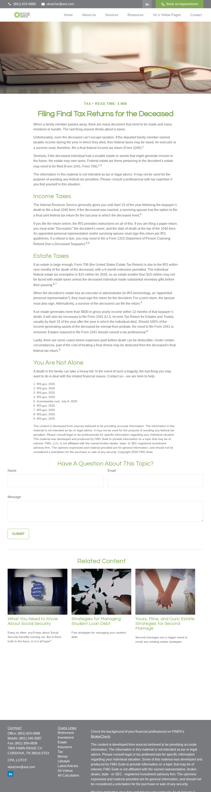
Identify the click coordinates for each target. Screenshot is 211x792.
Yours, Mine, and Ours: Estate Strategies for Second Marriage (165, 624)
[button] (68, 15)
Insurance (65, 747)
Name (12, 470)
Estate (62, 742)
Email (112, 470)
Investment (66, 737)
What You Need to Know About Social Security (33, 621)
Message (14, 497)
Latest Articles (68, 766)
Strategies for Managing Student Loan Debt (96, 621)
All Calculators (68, 775)
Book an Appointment (182, 4)
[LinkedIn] (147, 4)
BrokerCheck (100, 736)
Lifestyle (64, 761)
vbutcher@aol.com (60, 4)
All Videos (65, 770)
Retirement (66, 733)
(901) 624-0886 (24, 4)
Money (63, 756)
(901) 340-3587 (30, 738)
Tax (60, 751)
